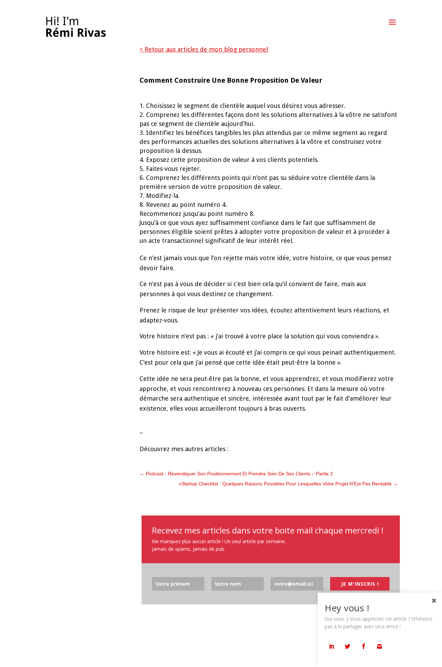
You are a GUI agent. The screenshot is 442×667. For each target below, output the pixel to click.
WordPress (126, 656)
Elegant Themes (75, 656)
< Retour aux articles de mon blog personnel (204, 49)
